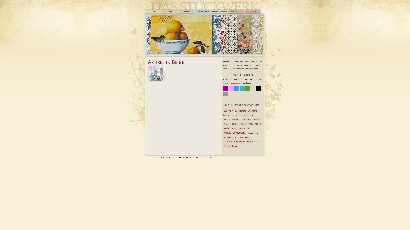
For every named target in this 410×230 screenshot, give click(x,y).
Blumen (228, 110)
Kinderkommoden (219, 12)
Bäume (227, 120)
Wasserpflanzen (231, 146)
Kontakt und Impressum (203, 157)
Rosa (231, 88)
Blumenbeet (246, 119)
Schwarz (258, 88)
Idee (170, 12)
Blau (236, 88)
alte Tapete (237, 115)
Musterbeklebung (235, 132)
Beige (253, 88)
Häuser (243, 124)
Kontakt (252, 12)
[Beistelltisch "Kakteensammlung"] (156, 73)
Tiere (250, 141)
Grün (247, 88)
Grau (225, 93)
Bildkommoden (203, 12)
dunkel (257, 120)
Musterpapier (253, 133)
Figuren (227, 124)
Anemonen (248, 115)
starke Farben (244, 137)
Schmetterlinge (230, 137)
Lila (225, 88)
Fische (234, 124)
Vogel (257, 142)
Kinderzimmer (230, 128)
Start (154, 12)
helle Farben (255, 124)
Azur (242, 88)
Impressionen (236, 12)
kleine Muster (244, 128)
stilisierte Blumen (234, 141)
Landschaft (240, 110)
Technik (186, 12)
